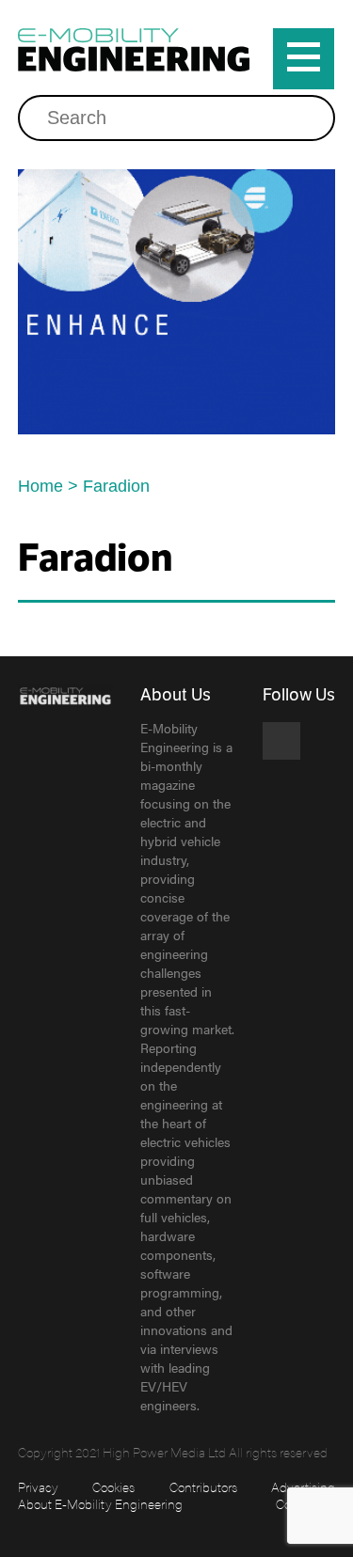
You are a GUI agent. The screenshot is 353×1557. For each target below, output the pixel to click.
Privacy (38, 1486)
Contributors (203, 1486)
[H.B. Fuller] (177, 301)
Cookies (113, 1486)
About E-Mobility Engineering (100, 1503)
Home (40, 486)
